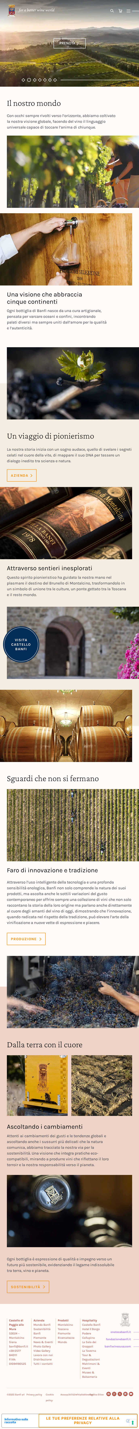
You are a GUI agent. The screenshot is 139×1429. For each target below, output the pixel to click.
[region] (69, 43)
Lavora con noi (43, 1355)
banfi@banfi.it (18, 1346)
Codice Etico (97, 1394)
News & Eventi (43, 1342)
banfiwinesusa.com (118, 1346)
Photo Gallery (42, 1346)
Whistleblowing (84, 1394)
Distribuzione (42, 1359)
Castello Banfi (91, 1324)
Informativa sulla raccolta (16, 1420)
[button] (23, 80)
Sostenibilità (41, 1329)
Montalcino (65, 1324)
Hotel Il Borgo (91, 1329)
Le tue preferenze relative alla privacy (83, 1420)
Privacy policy (34, 1394)
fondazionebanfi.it (118, 1339)
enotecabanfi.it (121, 1332)
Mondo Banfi (41, 1324)
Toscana (63, 1329)
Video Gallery (41, 1350)
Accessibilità (67, 1394)
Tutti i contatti (43, 1363)
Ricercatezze (66, 1337)
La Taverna (89, 1350)
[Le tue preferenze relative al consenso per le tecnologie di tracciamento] (132, 1422)
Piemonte (64, 1333)
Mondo (62, 1342)
